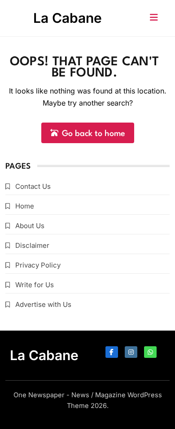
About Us (29, 225)
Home (24, 206)
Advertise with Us (43, 304)
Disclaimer (32, 245)
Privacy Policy (38, 265)
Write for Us (34, 284)
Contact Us (33, 186)
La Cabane (67, 18)
